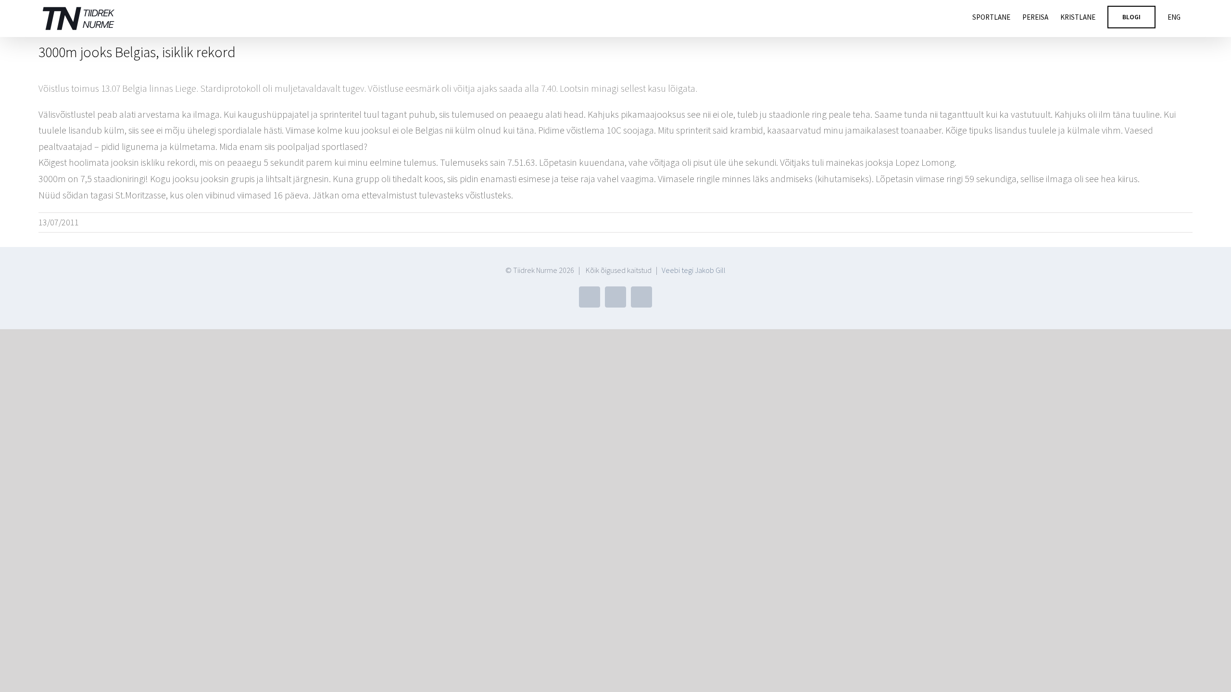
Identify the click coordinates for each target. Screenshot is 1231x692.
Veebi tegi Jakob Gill (694, 270)
